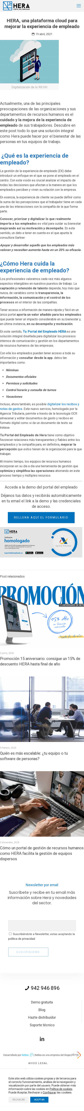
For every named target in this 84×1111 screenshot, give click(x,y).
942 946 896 (45, 988)
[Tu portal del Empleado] (16, 6)
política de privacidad (21, 939)
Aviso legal (38, 1063)
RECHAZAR (19, 1099)
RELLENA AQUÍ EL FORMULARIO (41, 517)
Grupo (67, 1055)
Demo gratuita (42, 1002)
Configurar (49, 1092)
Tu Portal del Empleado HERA (44, 331)
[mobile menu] (78, 6)
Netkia (25, 1055)
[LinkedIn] (42, 1039)
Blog (41, 1010)
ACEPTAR (39, 1099)
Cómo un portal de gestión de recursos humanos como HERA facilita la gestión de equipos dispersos (42, 853)
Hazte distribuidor (42, 1017)
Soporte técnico (42, 1025)
